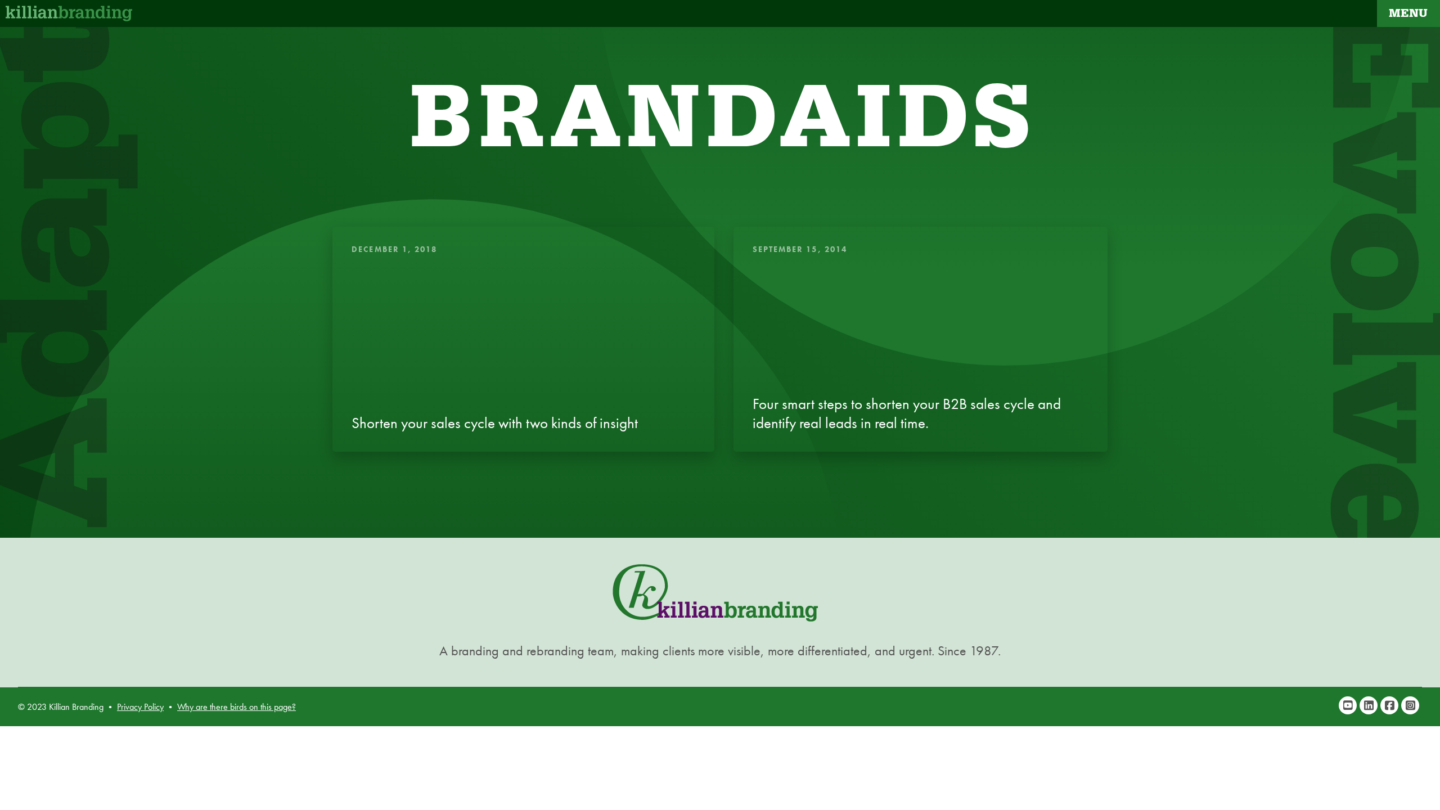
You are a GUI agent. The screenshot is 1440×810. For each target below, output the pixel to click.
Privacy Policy (140, 707)
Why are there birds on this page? (236, 707)
